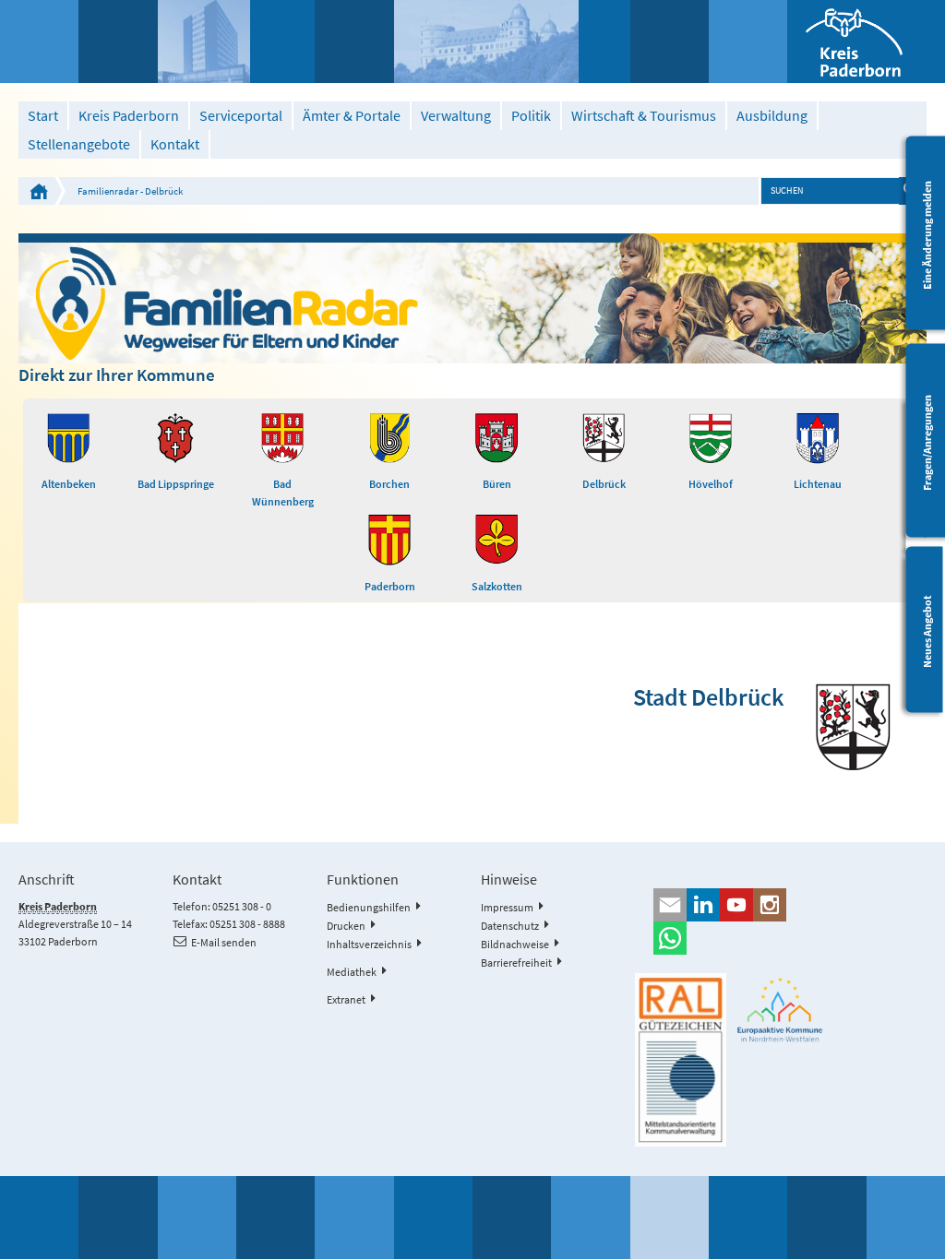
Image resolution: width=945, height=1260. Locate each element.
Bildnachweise (515, 944)
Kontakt (174, 144)
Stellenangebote (79, 144)
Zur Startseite (38, 191)
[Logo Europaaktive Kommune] (780, 1010)
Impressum (507, 907)
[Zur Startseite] (866, 41)
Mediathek (352, 972)
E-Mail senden (224, 942)
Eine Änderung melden (927, 234)
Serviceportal (240, 116)
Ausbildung (771, 116)
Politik (531, 116)
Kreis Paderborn (128, 116)
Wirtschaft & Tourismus (643, 116)
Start (43, 116)
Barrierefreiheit (516, 962)
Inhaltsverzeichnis (369, 944)
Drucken (346, 926)
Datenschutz (510, 926)
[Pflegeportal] (472, 298)
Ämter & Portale (352, 116)
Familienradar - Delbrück (130, 190)
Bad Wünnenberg (283, 492)
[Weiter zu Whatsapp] (780, 938)
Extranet (346, 999)
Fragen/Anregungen (927, 442)
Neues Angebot (927, 631)
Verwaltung (456, 116)
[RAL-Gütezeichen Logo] (680, 1060)
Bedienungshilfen (369, 907)
